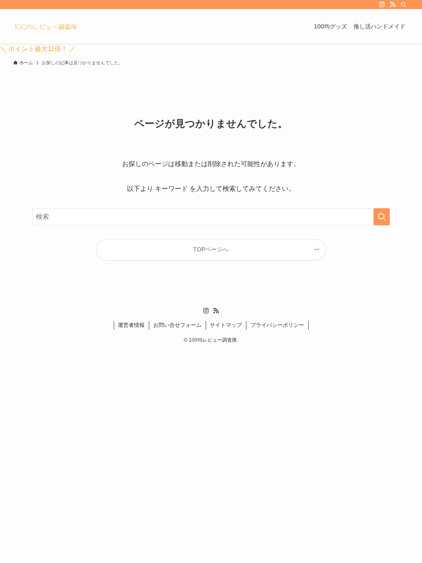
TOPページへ (210, 249)
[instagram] (382, 4)
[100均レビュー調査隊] (45, 26)
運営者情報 (131, 325)
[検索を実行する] (381, 216)
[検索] (403, 4)
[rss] (392, 4)
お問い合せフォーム (177, 325)
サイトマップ (226, 325)
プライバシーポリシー (277, 325)
